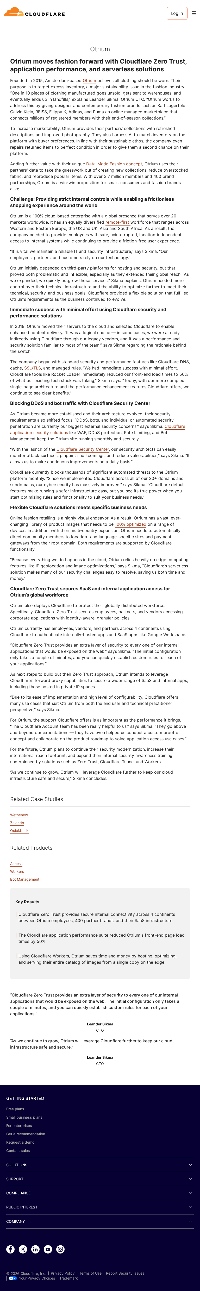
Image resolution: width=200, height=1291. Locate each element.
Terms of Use (90, 1273)
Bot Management (24, 879)
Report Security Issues (125, 1273)
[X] (23, 1249)
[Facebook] (10, 1249)
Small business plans (24, 1117)
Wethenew (19, 815)
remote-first (117, 222)
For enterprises (19, 1125)
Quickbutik (19, 830)
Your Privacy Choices (37, 1278)
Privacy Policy (63, 1273)
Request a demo (20, 1142)
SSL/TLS (32, 368)
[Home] (35, 13)
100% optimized (130, 524)
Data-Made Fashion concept (114, 163)
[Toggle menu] (194, 13)
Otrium (89, 80)
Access (16, 863)
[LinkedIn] (35, 1249)
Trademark (68, 1278)
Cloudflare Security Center (83, 449)
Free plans (15, 1109)
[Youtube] (48, 1249)
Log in (177, 13)
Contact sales (18, 1150)
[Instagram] (60, 1249)
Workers (17, 871)
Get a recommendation (25, 1134)
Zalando (17, 822)
